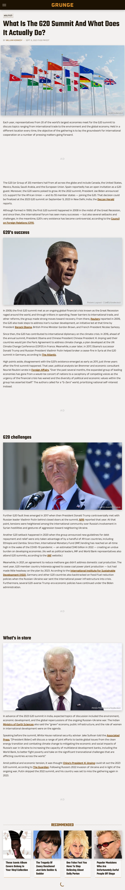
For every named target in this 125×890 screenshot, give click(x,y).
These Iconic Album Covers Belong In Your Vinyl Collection (17, 866)
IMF (49, 555)
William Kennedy (14, 40)
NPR (81, 519)
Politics (8, 15)
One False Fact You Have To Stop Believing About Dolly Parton (76, 868)
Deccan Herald (105, 199)
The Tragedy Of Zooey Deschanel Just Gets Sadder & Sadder (46, 868)
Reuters (95, 318)
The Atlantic (49, 354)
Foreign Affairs (40, 369)
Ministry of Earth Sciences (18, 724)
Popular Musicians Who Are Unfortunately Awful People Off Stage (108, 868)
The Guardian (41, 767)
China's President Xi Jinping (79, 762)
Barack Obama (23, 327)
